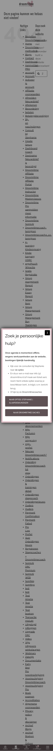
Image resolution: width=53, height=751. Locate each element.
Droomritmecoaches (32, 392)
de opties (19, 370)
